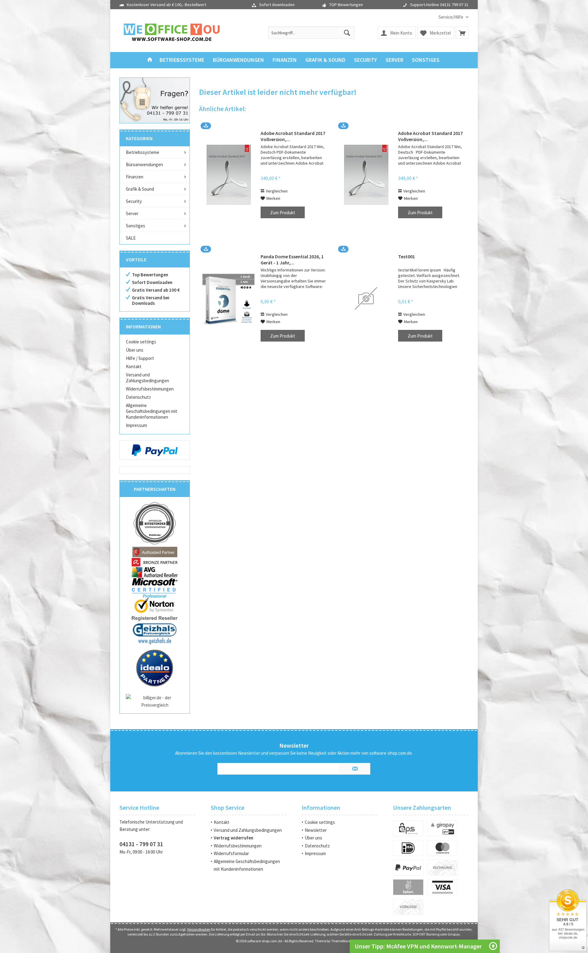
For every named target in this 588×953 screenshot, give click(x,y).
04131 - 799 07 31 (141, 844)
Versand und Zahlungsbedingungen (147, 377)
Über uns (134, 350)
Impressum (136, 425)
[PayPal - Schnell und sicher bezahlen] (154, 450)
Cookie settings (141, 342)
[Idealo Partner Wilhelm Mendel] (155, 668)
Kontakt (133, 366)
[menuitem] (451, 17)
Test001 (406, 256)
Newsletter (316, 830)
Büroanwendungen (144, 164)
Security (134, 201)
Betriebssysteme (142, 152)
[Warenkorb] (462, 33)
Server (132, 213)
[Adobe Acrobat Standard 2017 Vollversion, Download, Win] (366, 174)
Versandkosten (198, 929)
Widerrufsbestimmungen (150, 389)
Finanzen (134, 177)
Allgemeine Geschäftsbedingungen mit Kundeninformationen (151, 411)
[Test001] (366, 298)
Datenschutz (138, 397)
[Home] (149, 60)
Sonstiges (135, 226)
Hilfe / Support (140, 358)
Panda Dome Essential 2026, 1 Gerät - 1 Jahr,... (292, 259)
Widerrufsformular (231, 853)
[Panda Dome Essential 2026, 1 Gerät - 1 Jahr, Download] (228, 298)
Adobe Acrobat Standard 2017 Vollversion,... (293, 136)
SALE (131, 238)
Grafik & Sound (140, 189)
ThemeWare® (341, 941)
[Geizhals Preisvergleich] (155, 633)
